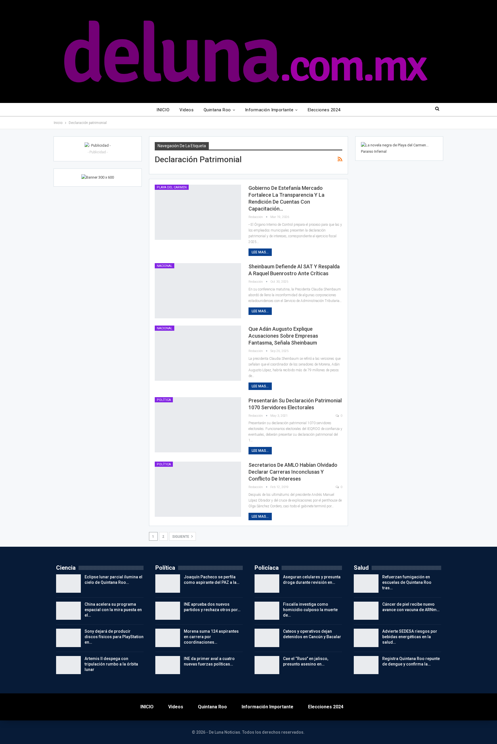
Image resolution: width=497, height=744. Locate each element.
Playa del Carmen (172, 187)
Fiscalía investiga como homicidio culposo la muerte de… (310, 609)
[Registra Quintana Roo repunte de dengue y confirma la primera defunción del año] (366, 665)
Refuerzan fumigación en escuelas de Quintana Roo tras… (406, 582)
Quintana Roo (217, 109)
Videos (186, 109)
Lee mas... (260, 252)
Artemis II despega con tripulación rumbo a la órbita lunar (111, 664)
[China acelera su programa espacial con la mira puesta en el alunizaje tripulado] (68, 611)
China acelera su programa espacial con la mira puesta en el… (113, 609)
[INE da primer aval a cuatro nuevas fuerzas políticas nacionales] (167, 665)
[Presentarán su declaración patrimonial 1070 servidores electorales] (198, 424)
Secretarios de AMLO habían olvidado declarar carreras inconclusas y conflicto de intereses (292, 472)
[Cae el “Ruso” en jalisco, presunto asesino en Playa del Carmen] (267, 665)
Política (164, 400)
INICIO (162, 109)
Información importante (269, 109)
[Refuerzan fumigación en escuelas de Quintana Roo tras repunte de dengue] (366, 583)
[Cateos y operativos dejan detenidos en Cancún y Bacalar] (267, 638)
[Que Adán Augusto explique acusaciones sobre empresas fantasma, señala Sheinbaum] (198, 353)
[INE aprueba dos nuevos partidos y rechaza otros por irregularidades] (167, 611)
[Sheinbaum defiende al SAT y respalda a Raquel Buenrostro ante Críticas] (198, 290)
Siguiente (181, 537)
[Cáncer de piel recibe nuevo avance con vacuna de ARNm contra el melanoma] (366, 611)
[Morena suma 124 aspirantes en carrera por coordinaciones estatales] (167, 638)
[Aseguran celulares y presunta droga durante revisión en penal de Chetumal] (267, 583)
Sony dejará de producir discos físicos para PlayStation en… (114, 636)
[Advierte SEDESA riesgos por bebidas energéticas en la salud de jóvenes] (366, 638)
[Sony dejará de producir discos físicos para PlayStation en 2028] (68, 638)
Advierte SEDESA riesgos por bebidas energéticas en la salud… (409, 636)
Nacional (164, 266)
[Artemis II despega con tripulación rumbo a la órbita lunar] (68, 665)
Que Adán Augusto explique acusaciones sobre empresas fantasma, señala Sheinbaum (283, 336)
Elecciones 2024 (324, 109)
